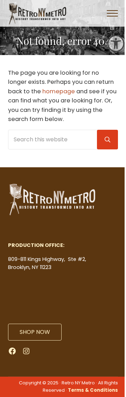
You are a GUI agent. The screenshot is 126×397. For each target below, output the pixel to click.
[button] (115, 43)
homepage (58, 91)
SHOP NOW (35, 332)
